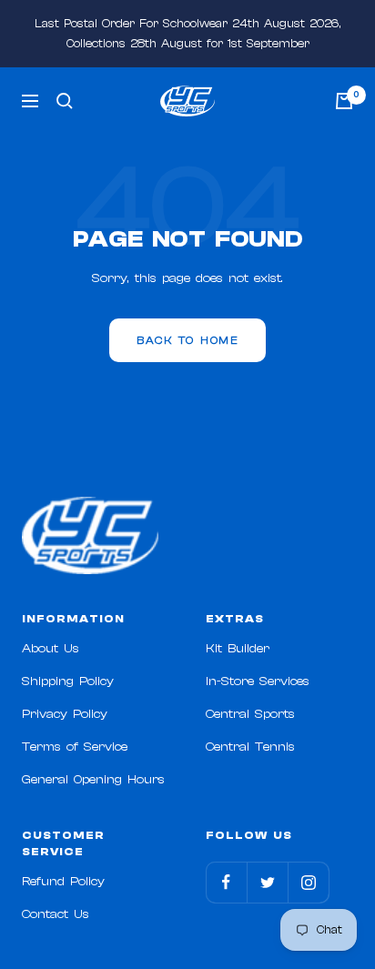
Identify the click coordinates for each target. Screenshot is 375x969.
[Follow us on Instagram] (308, 882)
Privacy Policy (64, 714)
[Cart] (344, 101)
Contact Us (55, 914)
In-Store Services (257, 681)
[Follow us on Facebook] (226, 882)
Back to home (187, 340)
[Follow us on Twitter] (267, 882)
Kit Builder (237, 648)
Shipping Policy (68, 681)
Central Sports (250, 714)
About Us (50, 648)
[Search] (64, 101)
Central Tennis (250, 747)
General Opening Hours (93, 779)
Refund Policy (63, 881)
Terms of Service (74, 747)
